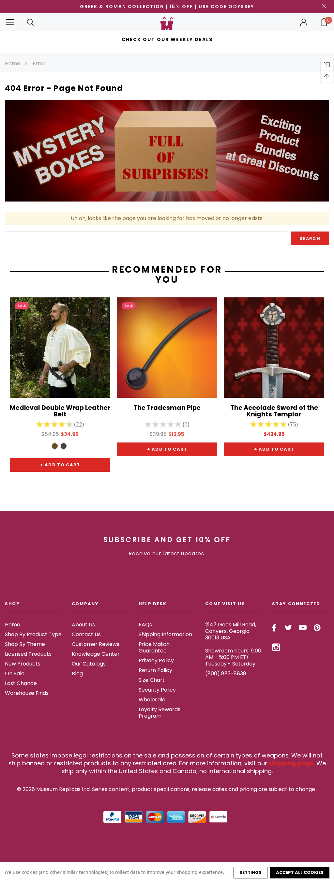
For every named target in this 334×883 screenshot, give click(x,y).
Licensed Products (28, 654)
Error (39, 63)
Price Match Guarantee (154, 647)
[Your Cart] (324, 22)
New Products (22, 663)
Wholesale (152, 699)
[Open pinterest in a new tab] (317, 627)
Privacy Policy (156, 660)
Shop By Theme (25, 644)
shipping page (291, 763)
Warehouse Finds (27, 693)
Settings (250, 872)
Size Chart (152, 680)
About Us (83, 624)
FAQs (145, 624)
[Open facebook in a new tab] (274, 627)
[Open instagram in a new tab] (276, 647)
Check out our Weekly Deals (167, 39)
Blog (77, 673)
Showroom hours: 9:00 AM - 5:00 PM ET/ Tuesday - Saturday (233, 657)
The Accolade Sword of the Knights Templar (274, 411)
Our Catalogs (89, 663)
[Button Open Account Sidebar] (303, 22)
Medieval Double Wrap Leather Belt (60, 411)
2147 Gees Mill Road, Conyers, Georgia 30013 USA (230, 631)
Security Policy (157, 690)
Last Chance (21, 683)
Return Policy (155, 670)
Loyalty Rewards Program (159, 713)
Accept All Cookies (300, 872)
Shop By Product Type (33, 634)
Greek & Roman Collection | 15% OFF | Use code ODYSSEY (167, 6)
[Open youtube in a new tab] (303, 627)
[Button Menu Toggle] (10, 22)
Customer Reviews (95, 644)
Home (12, 63)
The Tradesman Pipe (167, 408)
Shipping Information (165, 634)
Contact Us (86, 634)
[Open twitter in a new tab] (288, 627)
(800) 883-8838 (225, 673)
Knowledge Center (96, 654)
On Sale (14, 673)
